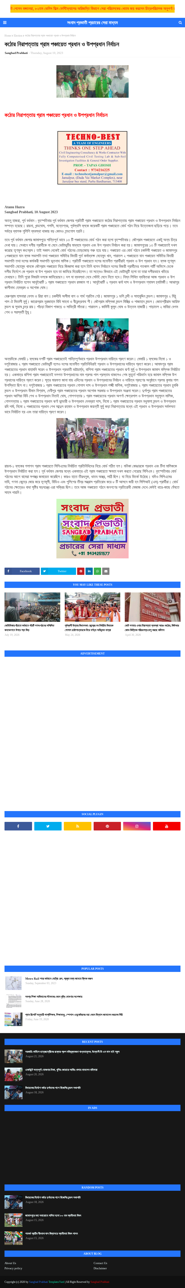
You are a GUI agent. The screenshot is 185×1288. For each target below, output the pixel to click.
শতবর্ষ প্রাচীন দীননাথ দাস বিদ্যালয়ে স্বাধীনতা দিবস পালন (51, 1233)
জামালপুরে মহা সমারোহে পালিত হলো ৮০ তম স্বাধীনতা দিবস (53, 1215)
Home (8, 35)
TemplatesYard (56, 1281)
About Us (10, 1263)
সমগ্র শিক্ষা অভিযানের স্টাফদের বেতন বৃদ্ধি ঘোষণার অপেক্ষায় (53, 996)
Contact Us (100, 1263)
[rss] (77, 826)
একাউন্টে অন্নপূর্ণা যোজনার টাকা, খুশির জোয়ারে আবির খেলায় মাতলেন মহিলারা (61, 1069)
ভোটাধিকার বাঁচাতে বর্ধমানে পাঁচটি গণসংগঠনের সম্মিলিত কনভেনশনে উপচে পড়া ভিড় (29, 628)
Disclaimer (100, 1268)
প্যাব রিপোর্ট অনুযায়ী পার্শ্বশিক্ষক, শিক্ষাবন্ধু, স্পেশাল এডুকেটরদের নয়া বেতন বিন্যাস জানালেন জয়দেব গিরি (74, 1014)
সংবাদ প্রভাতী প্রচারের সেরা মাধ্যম (92, 22)
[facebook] (18, 826)
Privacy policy (13, 1268)
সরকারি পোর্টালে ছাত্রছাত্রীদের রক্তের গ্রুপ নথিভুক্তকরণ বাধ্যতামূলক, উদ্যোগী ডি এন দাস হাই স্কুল (72, 1051)
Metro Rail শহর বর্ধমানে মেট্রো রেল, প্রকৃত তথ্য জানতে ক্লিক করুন (59, 978)
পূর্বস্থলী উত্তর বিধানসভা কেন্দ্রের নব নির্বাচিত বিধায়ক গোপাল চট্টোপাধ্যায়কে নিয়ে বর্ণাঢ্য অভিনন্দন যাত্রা (89, 628)
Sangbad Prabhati (16, 53)
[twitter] (48, 826)
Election (18, 35)
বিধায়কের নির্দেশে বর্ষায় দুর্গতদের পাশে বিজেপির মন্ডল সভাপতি (53, 1087)
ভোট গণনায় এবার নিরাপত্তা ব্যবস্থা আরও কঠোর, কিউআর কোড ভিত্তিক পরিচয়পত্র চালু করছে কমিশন (152, 628)
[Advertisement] (38, 729)
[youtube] (166, 826)
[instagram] (137, 826)
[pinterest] (107, 826)
